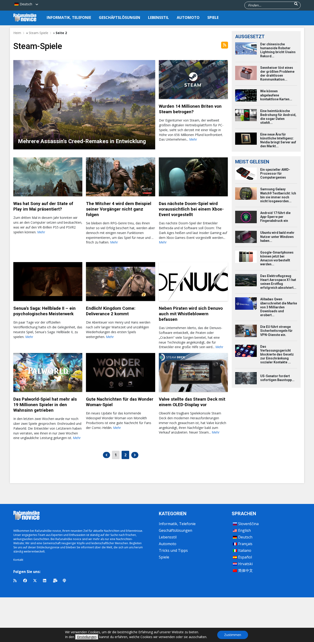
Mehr (193, 139)
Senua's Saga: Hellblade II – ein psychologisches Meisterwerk (44, 311)
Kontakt (18, 560)
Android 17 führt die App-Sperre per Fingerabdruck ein (275, 217)
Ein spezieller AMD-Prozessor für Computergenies (275, 173)
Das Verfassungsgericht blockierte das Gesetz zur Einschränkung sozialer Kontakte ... (277, 354)
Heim (17, 33)
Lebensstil (158, 17)
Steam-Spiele (38, 33)
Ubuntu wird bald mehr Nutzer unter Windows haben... (277, 236)
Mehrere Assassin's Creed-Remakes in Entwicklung (82, 141)
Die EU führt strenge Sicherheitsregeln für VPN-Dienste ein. (276, 330)
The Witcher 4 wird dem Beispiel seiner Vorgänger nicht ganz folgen (118, 209)
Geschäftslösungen (119, 17)
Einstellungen (87, 637)
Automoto (188, 17)
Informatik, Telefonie (69, 17)
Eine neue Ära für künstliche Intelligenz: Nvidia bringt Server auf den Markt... (278, 140)
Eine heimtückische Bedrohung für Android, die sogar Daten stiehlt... (278, 117)
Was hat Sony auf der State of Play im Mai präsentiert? (43, 206)
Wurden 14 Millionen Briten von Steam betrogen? (190, 109)
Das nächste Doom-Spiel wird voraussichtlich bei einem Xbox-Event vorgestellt (191, 209)
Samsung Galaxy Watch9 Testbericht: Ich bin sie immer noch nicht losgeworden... (278, 195)
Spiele (213, 17)
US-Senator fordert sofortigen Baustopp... (277, 378)
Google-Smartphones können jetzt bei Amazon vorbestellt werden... (277, 258)
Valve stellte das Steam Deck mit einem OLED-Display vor (192, 401)
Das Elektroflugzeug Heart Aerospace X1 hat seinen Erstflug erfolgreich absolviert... (278, 282)
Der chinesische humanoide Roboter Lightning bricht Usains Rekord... (278, 50)
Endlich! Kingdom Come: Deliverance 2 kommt (110, 311)
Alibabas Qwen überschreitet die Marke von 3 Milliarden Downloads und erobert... (278, 307)
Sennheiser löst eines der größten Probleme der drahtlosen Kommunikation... (277, 73)
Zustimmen (232, 635)
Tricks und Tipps (173, 550)
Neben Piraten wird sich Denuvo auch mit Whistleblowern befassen (191, 314)
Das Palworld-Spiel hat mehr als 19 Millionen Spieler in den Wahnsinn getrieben (45, 404)
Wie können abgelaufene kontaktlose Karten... (276, 95)
